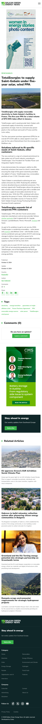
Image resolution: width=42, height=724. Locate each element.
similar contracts (7, 218)
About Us (25, 692)
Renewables (6, 73)
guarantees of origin (29, 306)
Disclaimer (4, 696)
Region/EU (4, 275)
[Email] (16, 294)
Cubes (12, 719)
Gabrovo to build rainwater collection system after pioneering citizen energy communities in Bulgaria (19, 515)
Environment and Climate (30, 662)
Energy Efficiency (27, 658)
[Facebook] (3, 294)
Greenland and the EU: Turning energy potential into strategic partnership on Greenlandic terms (19, 558)
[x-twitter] (18, 704)
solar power (24, 311)
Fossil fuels (25, 670)
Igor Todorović (5, 281)
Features (25, 674)
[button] (39, 4)
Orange (34, 221)
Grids (3, 662)
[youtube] (27, 704)
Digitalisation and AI (7, 674)
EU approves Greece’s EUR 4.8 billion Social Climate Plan (18, 472)
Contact (24, 688)
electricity (4, 306)
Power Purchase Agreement (21, 308)
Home (3, 654)
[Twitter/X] (8, 294)
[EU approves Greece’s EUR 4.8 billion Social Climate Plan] (21, 457)
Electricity (4, 658)
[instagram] (22, 704)
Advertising (4, 692)
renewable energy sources (9, 311)
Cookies (16, 712)
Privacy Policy (5, 712)
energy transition (15, 306)
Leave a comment (21, 336)
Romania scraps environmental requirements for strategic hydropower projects (20, 600)
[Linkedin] (12, 294)
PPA (33, 308)
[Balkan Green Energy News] (11, 3)
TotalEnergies (34, 311)
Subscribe (10, 428)
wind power (5, 314)
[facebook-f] (13, 704)
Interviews (4, 678)
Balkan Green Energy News (14, 717)
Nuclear (3, 670)
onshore (7, 232)
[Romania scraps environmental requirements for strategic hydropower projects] (21, 584)
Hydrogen (25, 666)
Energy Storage (6, 666)
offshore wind (5, 308)
